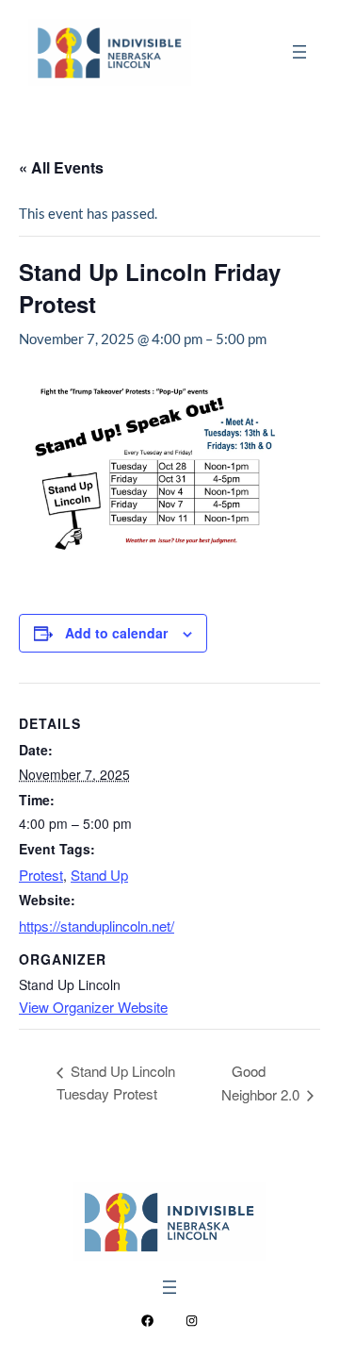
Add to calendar (116, 632)
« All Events (61, 167)
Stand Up (99, 875)
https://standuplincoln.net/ (96, 925)
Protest (41, 875)
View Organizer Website (93, 1007)
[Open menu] (299, 52)
